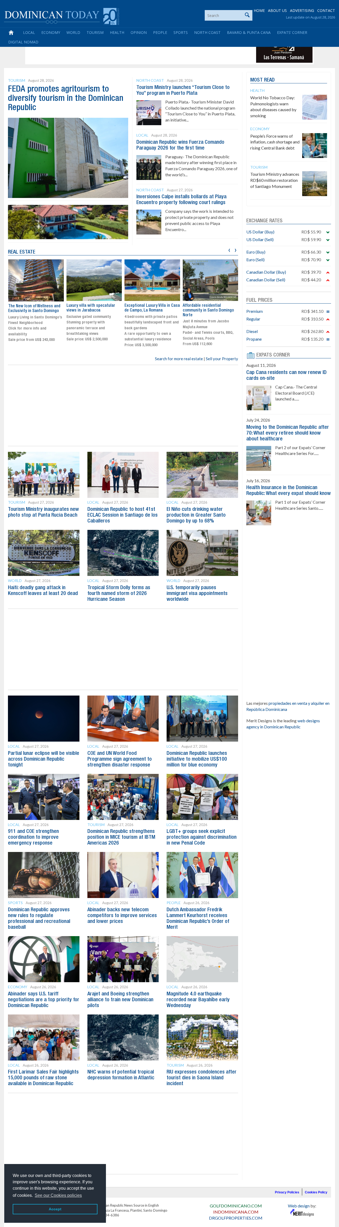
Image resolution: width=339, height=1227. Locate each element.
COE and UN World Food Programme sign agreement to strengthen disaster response (119, 759)
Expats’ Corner (292, 32)
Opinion (139, 32)
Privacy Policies (287, 1192)
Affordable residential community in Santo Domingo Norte (208, 310)
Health (117, 32)
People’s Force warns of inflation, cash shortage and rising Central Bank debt (275, 142)
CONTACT (326, 10)
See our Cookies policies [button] (58, 1195)
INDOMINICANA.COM (235, 1211)
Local (29, 32)
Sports (180, 32)
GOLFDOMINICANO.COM (236, 1205)
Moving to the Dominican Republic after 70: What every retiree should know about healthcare (287, 433)
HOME (259, 10)
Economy (50, 32)
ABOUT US (277, 10)
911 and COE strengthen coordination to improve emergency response (33, 837)
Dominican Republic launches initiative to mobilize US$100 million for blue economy (197, 759)
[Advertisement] (122, 51)
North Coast (207, 32)
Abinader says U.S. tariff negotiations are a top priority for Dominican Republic (43, 1000)
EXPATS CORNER (273, 355)
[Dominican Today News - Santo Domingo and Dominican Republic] (61, 16)
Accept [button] (55, 1209)
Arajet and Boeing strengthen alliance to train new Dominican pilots (120, 1000)
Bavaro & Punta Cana (249, 32)
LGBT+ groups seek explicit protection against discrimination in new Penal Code (202, 837)
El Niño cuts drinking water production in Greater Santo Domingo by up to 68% (196, 515)
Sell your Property (222, 358)
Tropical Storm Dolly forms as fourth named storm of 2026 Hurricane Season (118, 593)
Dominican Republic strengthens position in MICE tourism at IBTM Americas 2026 (121, 837)
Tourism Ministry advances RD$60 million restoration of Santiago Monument (274, 180)
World (73, 32)
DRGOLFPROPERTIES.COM (235, 1217)
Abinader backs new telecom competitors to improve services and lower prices (122, 916)
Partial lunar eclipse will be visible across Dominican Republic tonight (43, 759)
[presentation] (229, 249)
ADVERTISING (302, 10)
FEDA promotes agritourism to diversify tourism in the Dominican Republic (65, 98)
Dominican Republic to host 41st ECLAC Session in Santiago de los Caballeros (122, 515)
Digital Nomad (23, 41)
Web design (299, 1205)
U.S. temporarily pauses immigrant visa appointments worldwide (197, 593)
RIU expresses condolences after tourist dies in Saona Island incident (202, 1078)
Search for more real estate (179, 358)
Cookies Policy (316, 1192)
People (160, 32)
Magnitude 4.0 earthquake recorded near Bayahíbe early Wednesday (198, 1000)
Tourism (95, 32)
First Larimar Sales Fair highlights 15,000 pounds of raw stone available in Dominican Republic (43, 1078)
